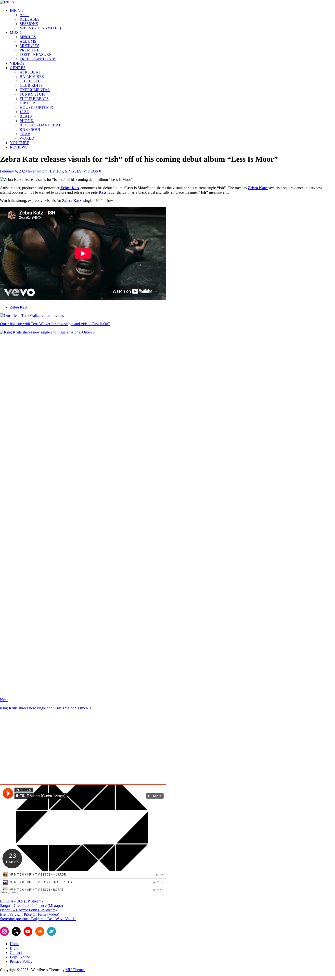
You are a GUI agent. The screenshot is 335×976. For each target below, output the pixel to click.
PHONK (27, 121)
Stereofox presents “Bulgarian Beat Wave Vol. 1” (38, 919)
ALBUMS (28, 41)
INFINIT (17, 10)
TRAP (25, 134)
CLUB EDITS (31, 85)
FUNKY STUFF (33, 94)
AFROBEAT (30, 72)
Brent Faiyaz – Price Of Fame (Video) (29, 914)
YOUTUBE (19, 143)
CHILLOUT (30, 81)
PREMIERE (29, 50)
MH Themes (75, 970)
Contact (16, 953)
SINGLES (28, 37)
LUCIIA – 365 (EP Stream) (21, 901)
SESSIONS (29, 24)
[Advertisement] (41, 748)
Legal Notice (20, 957)
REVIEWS (18, 147)
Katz (103, 192)
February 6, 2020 (13, 171)
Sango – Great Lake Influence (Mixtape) (31, 905)
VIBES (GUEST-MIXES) (40, 28)
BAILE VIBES (32, 76)
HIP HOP (27, 103)
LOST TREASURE (36, 54)
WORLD (27, 138)
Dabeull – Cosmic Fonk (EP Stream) (28, 910)
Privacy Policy (21, 961)
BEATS (26, 116)
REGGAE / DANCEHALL (42, 125)
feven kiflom (37, 171)
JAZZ (24, 112)
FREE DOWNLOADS (38, 59)
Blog (13, 948)
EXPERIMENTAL (35, 90)
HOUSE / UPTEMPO (37, 107)
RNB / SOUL (30, 129)
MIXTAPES (29, 46)
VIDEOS (17, 63)
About (24, 15)
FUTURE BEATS (34, 99)
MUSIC (16, 32)
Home (14, 944)
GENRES (18, 68)
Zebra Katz (69, 188)
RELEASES (29, 19)
